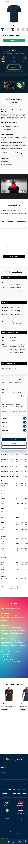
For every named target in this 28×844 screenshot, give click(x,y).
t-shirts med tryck (10, 115)
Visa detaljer (21, 435)
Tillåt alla (14, 439)
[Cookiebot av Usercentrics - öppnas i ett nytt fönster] (21, 396)
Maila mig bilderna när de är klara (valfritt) (14, 71)
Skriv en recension (14, 256)
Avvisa (14, 447)
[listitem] (9, 85)
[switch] (25, 422)
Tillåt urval (14, 443)
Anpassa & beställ (14, 40)
